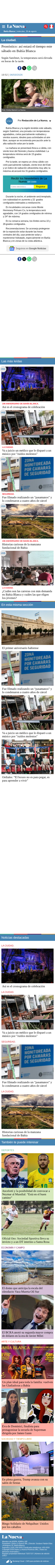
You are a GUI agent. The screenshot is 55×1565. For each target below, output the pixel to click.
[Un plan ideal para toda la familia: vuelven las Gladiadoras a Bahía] (27, 1361)
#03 (3, 459)
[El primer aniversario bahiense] (27, 627)
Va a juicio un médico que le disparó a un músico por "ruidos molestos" (26, 452)
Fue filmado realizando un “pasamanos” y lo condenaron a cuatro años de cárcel (27, 499)
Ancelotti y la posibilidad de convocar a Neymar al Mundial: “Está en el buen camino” (26, 1194)
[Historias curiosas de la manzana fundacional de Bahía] (27, 521)
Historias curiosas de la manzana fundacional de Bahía (21, 546)
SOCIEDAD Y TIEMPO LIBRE (16, 1439)
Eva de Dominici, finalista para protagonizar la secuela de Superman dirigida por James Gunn (24, 1430)
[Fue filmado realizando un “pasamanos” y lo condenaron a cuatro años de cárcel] (27, 474)
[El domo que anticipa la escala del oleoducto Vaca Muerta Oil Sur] (27, 1267)
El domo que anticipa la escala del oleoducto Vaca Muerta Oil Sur (22, 1289)
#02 (3, 412)
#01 (3, 369)
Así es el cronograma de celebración (23, 407)
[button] (19, 68)
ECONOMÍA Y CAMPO (13, 1247)
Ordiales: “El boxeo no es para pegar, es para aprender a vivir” (26, 778)
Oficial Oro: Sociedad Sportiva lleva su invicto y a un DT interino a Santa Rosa (25, 1240)
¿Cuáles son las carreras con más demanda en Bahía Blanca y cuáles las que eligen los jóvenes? (27, 595)
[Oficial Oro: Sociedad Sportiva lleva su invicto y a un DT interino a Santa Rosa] (27, 1218)
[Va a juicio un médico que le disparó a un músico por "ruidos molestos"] (27, 427)
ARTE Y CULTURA (11, 1341)
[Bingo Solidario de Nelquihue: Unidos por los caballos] (27, 1503)
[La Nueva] (16, 26)
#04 (3, 506)
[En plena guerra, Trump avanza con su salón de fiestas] (27, 1459)
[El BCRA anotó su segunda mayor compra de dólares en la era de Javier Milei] (27, 1312)
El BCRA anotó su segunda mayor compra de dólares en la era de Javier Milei (27, 1334)
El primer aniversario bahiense (20, 648)
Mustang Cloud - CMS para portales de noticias (31, 1561)
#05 (3, 553)
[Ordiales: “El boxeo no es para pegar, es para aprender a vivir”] (27, 756)
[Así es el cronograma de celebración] (27, 384)
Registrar (40, 186)
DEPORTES (7, 1150)
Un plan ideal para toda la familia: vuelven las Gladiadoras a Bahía (27, 1383)
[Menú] (3, 26)
